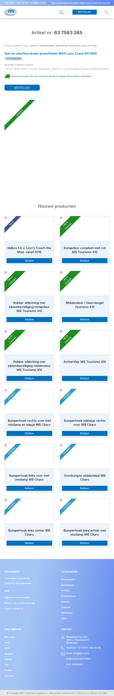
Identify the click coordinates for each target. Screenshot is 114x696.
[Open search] (103, 12)
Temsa (8, 659)
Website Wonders (98, 693)
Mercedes (9, 637)
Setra (7, 642)
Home (7, 45)
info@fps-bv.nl (38, 3)
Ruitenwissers (68, 596)
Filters (64, 618)
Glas (26, 45)
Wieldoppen (67, 585)
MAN (7, 648)
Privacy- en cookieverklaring (19, 603)
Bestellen (84, 12)
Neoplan (8, 653)
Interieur (65, 601)
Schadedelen (68, 579)
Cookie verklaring (13, 608)
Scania (8, 670)
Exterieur (17, 45)
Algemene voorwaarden (17, 597)
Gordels (65, 590)
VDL (6, 664)
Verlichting (66, 612)
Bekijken (29, 260)
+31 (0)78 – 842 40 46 (16, 3)
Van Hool (9, 675)
